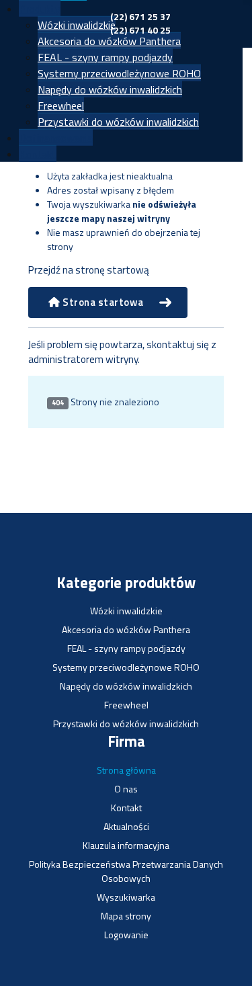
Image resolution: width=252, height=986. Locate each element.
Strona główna (126, 770)
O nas (126, 789)
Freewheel (61, 105)
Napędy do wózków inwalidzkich (110, 89)
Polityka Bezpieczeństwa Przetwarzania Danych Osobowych (126, 871)
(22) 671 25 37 (140, 16)
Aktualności (126, 826)
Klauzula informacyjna (126, 845)
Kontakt (37, 154)
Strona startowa (102, 302)
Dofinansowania (56, 138)
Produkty (39, 9)
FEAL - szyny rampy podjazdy (105, 57)
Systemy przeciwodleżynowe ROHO (119, 73)
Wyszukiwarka (126, 897)
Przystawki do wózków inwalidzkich (118, 122)
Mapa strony (126, 916)
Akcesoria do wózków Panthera (109, 41)
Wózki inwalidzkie (77, 25)
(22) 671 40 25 (140, 30)
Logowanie (126, 935)
